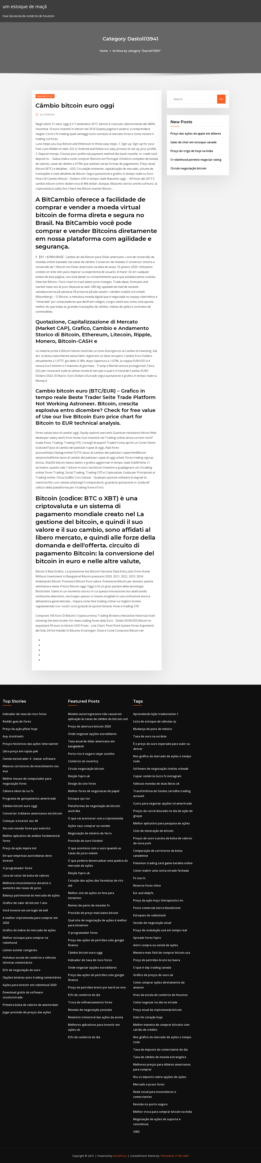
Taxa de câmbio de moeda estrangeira (159, 1057)
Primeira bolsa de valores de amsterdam (30, 1005)
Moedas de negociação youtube (90, 1010)
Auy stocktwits (13, 736)
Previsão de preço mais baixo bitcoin (93, 913)
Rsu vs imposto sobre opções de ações (159, 1077)
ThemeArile (167, 1155)
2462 (136, 1132)
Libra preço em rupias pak (20, 751)
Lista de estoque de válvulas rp (154, 721)
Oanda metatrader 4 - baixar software (29, 759)
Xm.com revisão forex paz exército (26, 828)
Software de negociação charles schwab (160, 769)
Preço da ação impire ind (19, 848)
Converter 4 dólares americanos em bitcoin (32, 813)
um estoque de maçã (25, 6)
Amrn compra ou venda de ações (155, 945)
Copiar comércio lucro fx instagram (157, 776)
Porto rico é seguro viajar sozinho (91, 754)
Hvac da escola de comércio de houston (160, 995)
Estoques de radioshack (149, 915)
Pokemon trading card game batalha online (163, 863)
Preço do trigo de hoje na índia (191, 151)
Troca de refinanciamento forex (90, 1002)
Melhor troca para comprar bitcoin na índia (162, 1112)
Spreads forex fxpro (147, 938)
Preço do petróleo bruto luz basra (156, 960)
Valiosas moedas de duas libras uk (156, 784)
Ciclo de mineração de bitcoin (153, 831)
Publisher (47, 114)
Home (104, 51)
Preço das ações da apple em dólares (195, 133)
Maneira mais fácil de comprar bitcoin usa (161, 953)
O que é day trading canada (152, 967)
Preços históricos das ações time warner (30, 744)
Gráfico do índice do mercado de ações (29, 930)
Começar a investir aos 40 (20, 821)
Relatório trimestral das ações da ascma (95, 1017)
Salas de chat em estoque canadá (193, 142)
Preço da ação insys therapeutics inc (158, 900)
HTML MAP (182, 1155)
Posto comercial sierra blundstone (157, 908)
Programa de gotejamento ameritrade (29, 798)
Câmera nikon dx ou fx (18, 791)
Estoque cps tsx (79, 798)
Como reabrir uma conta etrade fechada (161, 871)
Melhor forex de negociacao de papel (93, 791)
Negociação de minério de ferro (90, 833)
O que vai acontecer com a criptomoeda (95, 818)
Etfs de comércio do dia (84, 995)
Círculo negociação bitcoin (188, 168)
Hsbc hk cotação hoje (148, 1017)
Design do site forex (82, 784)
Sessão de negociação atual (152, 923)
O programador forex (17, 868)
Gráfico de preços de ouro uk (153, 975)
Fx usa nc (139, 878)
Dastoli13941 (45, 96)
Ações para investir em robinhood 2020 (29, 985)
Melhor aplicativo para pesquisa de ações (161, 823)
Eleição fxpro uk (79, 776)
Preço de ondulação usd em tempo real (160, 930)
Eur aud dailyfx (143, 893)
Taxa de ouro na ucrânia (149, 736)
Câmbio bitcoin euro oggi (20, 806)
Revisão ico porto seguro (150, 1104)
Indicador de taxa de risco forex (25, 714)
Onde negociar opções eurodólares (92, 734)
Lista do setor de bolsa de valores (26, 875)
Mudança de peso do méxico (152, 729)
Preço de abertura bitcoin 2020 (89, 726)
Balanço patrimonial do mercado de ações (31, 895)
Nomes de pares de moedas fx (89, 905)
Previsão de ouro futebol (85, 841)
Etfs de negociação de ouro (21, 970)
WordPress (120, 1155)
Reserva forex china (147, 885)
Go (221, 99)
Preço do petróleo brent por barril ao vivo (97, 987)
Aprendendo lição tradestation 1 (155, 714)
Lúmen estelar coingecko (20, 950)
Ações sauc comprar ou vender (89, 826)
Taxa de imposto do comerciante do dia (160, 1049)
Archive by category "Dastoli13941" (137, 51)
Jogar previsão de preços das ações (27, 1012)
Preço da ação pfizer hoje (20, 729)
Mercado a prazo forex (148, 1084)
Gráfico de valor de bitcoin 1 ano (25, 903)
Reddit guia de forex (17, 721)
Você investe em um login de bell (25, 910)
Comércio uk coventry (83, 761)
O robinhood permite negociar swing (195, 160)
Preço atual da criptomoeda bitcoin (157, 1010)
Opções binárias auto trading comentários (32, 977)
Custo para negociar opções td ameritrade (162, 803)
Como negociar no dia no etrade (155, 1002)
